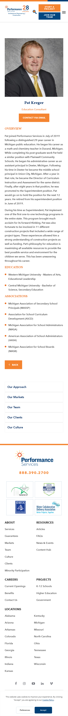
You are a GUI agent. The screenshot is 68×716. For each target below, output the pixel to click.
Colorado (10, 636)
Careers (11, 579)
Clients (8, 563)
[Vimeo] (51, 684)
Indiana (9, 663)
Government (43, 599)
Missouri (39, 629)
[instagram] (24, 684)
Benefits (9, 593)
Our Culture (15, 427)
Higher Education (46, 593)
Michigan (39, 622)
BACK (14, 365)
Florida (9, 643)
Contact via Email (34, 117)
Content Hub (43, 549)
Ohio (37, 643)
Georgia (9, 650)
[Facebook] (16, 684)
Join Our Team (49, 16)
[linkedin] (42, 684)
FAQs (39, 535)
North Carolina (42, 636)
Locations (13, 609)
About (10, 522)
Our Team (13, 407)
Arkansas (10, 629)
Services (9, 529)
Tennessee (40, 650)
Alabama (10, 615)
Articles (40, 529)
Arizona (9, 622)
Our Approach (16, 387)
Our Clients (14, 417)
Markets (9, 542)
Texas (37, 657)
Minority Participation (17, 570)
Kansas (9, 670)
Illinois (8, 657)
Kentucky (39, 615)
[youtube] (33, 684)
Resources (45, 522)
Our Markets (15, 397)
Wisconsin (40, 663)
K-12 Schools (44, 586)
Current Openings (15, 586)
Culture (9, 556)
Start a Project (49, 8)
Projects (43, 579)
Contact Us (11, 599)
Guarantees (11, 535)
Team (8, 549)
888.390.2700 (34, 472)
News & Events (44, 542)
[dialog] (34, 12)
